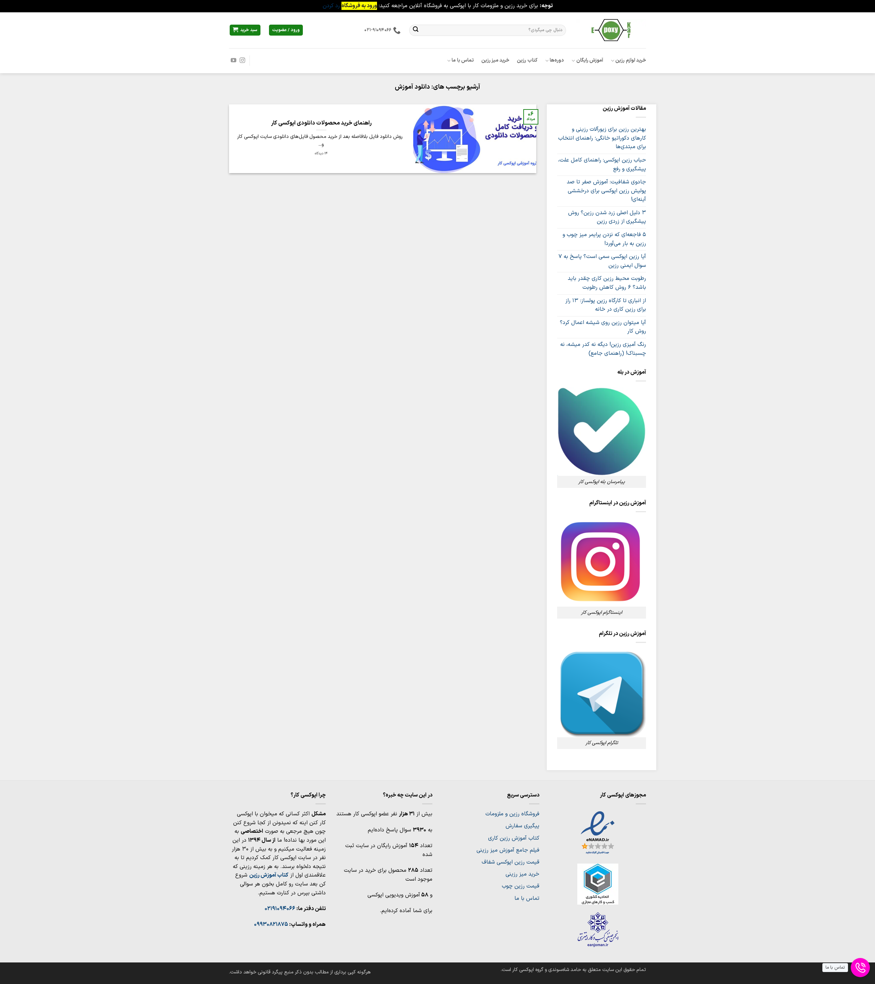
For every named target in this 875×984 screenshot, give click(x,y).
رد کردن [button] (331, 6)
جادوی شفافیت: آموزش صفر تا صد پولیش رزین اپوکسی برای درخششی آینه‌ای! (606, 191)
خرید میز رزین (495, 60)
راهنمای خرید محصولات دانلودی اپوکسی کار (321, 123)
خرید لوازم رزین (630, 60)
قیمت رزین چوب (520, 886)
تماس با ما (463, 60)
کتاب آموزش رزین (268, 875)
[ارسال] (415, 30)
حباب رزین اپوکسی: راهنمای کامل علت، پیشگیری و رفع (602, 164)
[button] (245, 30)
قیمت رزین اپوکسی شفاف (510, 862)
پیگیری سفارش (522, 826)
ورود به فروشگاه (359, 6)
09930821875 (271, 924)
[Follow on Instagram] (242, 60)
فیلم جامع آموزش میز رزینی (507, 850)
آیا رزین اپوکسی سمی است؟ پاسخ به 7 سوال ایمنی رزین (602, 261)
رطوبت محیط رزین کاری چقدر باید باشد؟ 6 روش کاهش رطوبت (607, 283)
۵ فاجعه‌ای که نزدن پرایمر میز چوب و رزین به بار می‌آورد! (604, 239)
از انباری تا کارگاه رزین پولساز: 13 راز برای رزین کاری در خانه (605, 305)
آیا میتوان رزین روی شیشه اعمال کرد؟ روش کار (603, 327)
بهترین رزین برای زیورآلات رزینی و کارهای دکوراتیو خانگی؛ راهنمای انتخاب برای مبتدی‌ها (602, 138)
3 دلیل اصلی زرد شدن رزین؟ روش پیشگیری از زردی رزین (607, 217)
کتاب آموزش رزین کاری (513, 838)
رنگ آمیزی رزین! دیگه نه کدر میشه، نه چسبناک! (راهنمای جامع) (603, 349)
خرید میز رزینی (522, 874)
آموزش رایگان (589, 60)
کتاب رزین (527, 60)
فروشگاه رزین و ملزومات (512, 814)
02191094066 (280, 909)
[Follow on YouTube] (233, 60)
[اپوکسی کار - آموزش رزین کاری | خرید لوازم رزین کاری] (611, 30)
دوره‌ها (557, 60)
